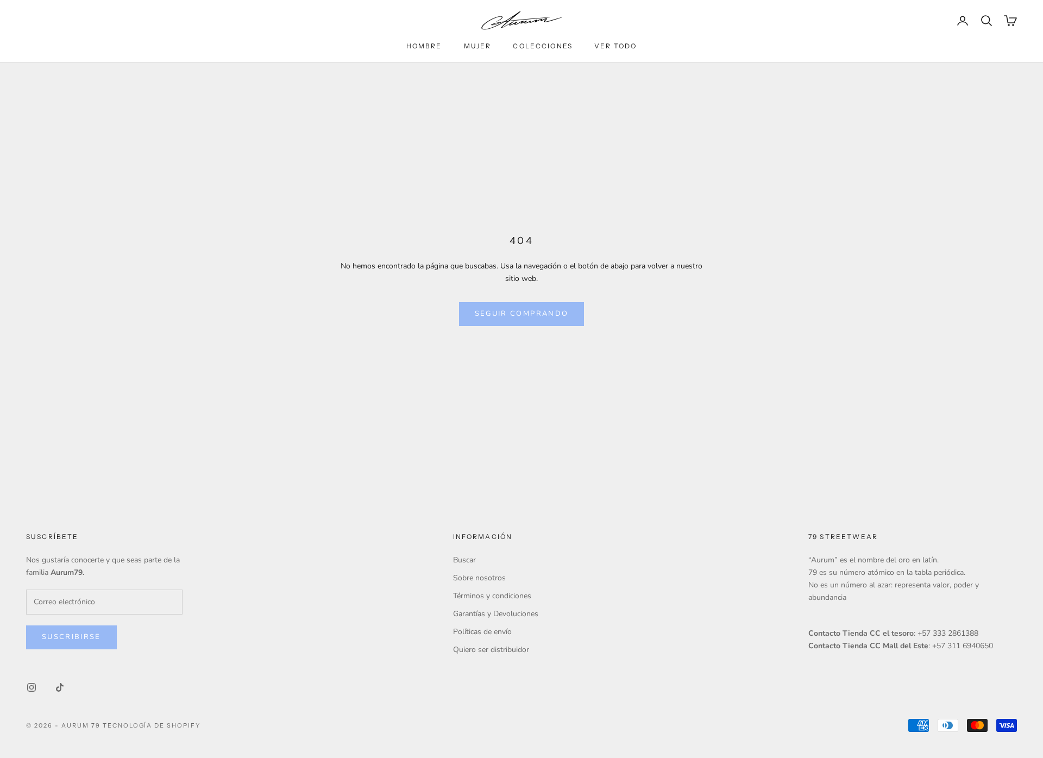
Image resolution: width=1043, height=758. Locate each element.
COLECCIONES (543, 46)
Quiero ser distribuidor (491, 649)
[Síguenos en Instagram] (31, 687)
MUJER (478, 46)
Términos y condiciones (492, 596)
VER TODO (615, 46)
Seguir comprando (521, 313)
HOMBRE (424, 46)
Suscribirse (71, 637)
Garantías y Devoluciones (495, 614)
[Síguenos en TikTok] (59, 687)
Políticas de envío (482, 632)
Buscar (464, 560)
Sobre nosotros (479, 578)
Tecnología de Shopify (152, 725)
